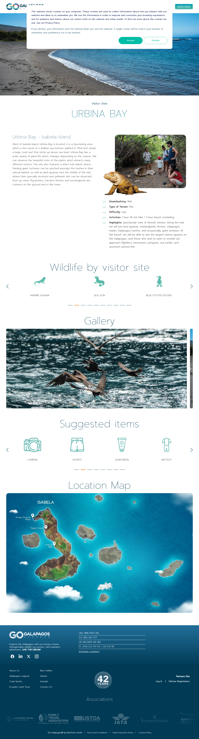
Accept (130, 40)
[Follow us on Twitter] (28, 656)
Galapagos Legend (19, 676)
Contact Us (46, 687)
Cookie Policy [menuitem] (145, 733)
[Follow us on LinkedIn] (20, 656)
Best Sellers (46, 670)
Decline (156, 40)
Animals (44, 681)
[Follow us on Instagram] (37, 656)
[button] (7, 286)
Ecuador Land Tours (19, 687)
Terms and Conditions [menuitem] (97, 733)
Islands (43, 676)
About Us (14, 670)
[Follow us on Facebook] (12, 656)
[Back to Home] (25, 8)
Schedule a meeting (89, 651)
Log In (159, 681)
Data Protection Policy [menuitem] (123, 733)
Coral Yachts (15, 681)
